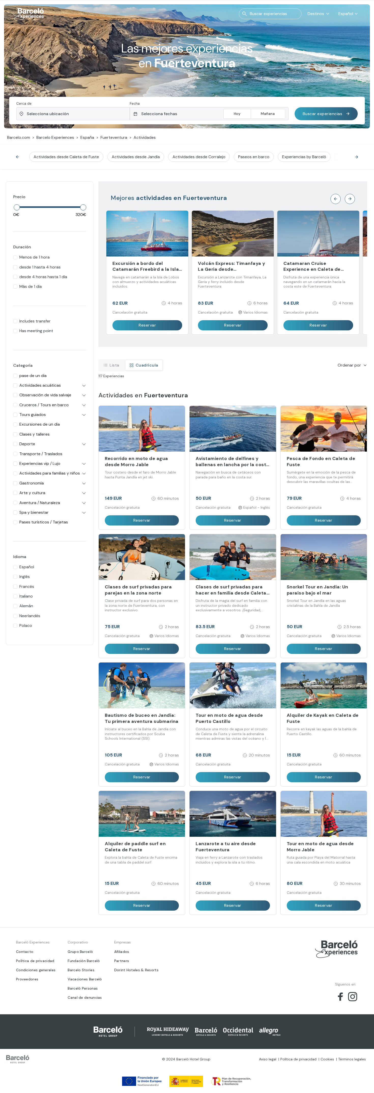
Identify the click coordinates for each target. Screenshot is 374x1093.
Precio (19, 196)
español (26, 567)
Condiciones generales (35, 970)
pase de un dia (33, 375)
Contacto (24, 951)
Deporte (27, 444)
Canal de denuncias (85, 997)
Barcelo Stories (81, 970)
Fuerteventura (113, 137)
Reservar (147, 325)
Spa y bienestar (34, 512)
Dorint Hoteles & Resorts (136, 970)
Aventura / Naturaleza (39, 502)
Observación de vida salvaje (45, 395)
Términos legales (352, 1059)
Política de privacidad (35, 961)
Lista (114, 365)
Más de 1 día (30, 286)
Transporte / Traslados (40, 453)
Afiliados (121, 951)
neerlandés (29, 615)
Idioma (19, 556)
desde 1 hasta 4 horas (40, 267)
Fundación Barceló (84, 961)
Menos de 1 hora (34, 257)
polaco (25, 625)
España (87, 137)
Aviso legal (267, 1059)
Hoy (237, 113)
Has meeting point (36, 330)
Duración (22, 247)
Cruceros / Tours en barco (44, 405)
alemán (26, 606)
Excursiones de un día (39, 424)
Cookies (327, 1059)
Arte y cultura (32, 492)
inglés (24, 576)
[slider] (17, 207)
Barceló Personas (83, 988)
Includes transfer (35, 321)
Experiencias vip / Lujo (39, 463)
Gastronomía (31, 483)
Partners (121, 961)
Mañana (268, 113)
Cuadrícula (147, 365)
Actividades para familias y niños (49, 473)
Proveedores (27, 979)
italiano (26, 596)
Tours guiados (32, 414)
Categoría (23, 365)
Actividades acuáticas (40, 385)
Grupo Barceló (80, 951)
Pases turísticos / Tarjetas (43, 522)
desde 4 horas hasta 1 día (43, 276)
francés (26, 586)
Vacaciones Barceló (85, 979)
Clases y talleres (34, 434)
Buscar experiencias (322, 113)
